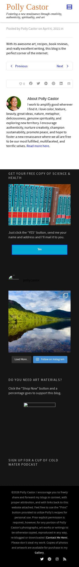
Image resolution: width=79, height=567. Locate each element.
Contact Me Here (56, 538)
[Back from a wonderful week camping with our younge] (39, 321)
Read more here (38, 146)
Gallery (39, 553)
